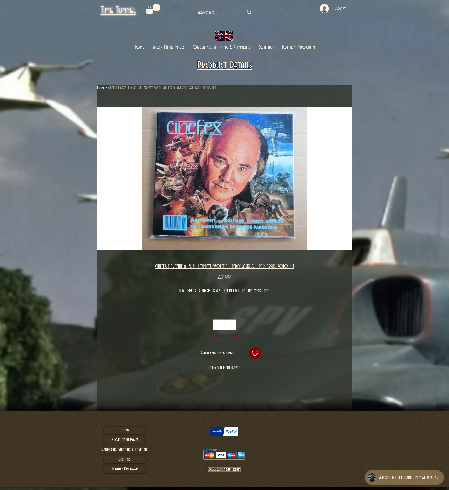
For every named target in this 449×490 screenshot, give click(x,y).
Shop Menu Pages (125, 439)
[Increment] (232, 325)
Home (100, 88)
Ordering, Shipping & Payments (125, 449)
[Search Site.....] (249, 12)
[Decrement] (217, 325)
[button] (152, 9)
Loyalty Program (125, 469)
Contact (125, 459)
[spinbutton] (224, 325)
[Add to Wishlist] (255, 353)
